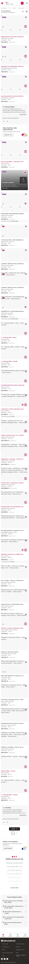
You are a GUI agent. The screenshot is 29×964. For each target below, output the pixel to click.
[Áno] (4, 121)
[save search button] (26, 11)
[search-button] (22, 3)
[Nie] (7, 121)
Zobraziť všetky (14, 887)
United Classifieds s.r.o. (12, 962)
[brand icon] (2, 3)
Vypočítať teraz (8, 134)
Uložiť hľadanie (8, 848)
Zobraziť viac (23, 114)
